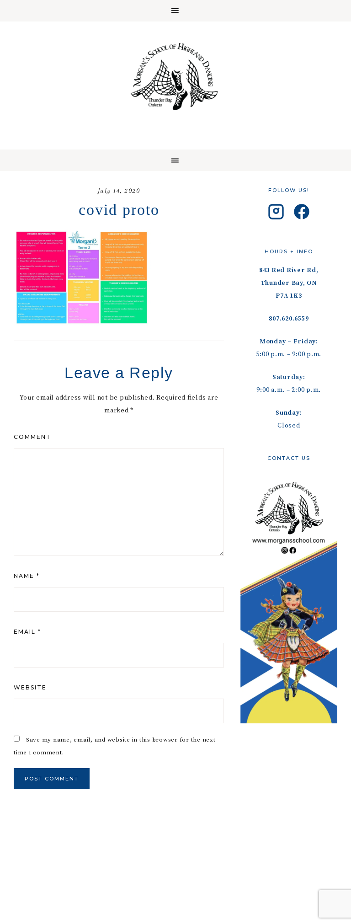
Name (27, 575)
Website (30, 687)
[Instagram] (276, 214)
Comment (32, 436)
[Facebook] (301, 214)
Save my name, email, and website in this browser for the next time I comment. (115, 746)
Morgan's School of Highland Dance (175, 76)
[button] (175, 10)
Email (27, 631)
